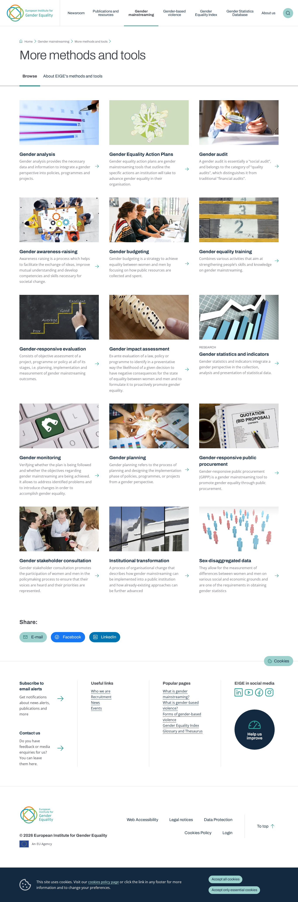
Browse (29, 76)
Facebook (259, 692)
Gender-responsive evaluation (52, 348)
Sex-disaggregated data (225, 560)
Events (96, 708)
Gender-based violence (174, 13)
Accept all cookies (226, 879)
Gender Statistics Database (239, 13)
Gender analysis (37, 154)
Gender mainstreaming (141, 13)
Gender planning (127, 457)
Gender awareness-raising (48, 251)
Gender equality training (225, 251)
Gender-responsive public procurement (227, 461)
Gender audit (213, 154)
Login (227, 833)
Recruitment (101, 696)
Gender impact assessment (139, 348)
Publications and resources (106, 13)
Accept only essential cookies (234, 890)
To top (263, 826)
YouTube (249, 692)
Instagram (269, 692)
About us (268, 13)
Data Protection (218, 820)
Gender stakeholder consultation (55, 560)
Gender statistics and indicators (234, 354)
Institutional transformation (139, 560)
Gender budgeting (129, 251)
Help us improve (254, 736)
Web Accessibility (142, 820)
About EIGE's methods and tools (72, 76)
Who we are (100, 691)
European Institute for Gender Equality (30, 13)
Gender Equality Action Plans (141, 154)
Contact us (29, 733)
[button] (33, 637)
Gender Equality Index (206, 13)
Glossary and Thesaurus (183, 731)
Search (288, 13)
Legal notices (181, 820)
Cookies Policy (198, 833)
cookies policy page (103, 882)
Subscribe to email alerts (31, 686)
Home (28, 41)
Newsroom (76, 13)
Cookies (281, 661)
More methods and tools (91, 41)
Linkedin (239, 692)
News (95, 702)
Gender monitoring (40, 457)
